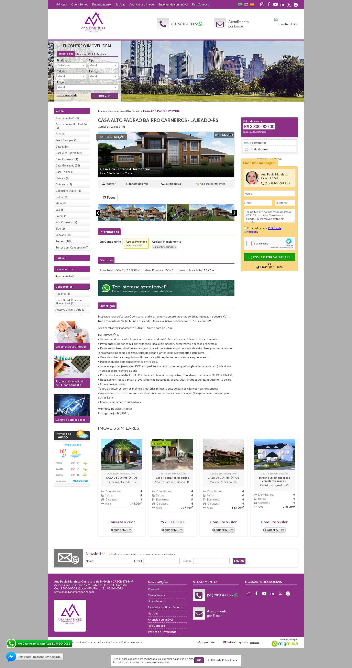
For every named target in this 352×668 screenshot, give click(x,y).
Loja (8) (60, 209)
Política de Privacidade (162, 631)
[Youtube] (275, 4)
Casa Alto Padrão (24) (69, 152)
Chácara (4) (62, 178)
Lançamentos (64, 269)
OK (199, 660)
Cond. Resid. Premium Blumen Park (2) (69, 301)
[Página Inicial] (94, 35)
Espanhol (252, 4)
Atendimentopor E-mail (238, 24)
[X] (289, 4)
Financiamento (101, 4)
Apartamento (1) (66, 276)
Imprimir (111, 183)
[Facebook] (269, 4)
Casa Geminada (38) (68, 165)
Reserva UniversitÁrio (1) (70, 309)
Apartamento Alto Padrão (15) (71, 126)
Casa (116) (62, 146)
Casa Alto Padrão (129, 111)
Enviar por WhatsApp (271, 257)
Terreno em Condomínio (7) (72, 247)
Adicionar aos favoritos (212, 183)
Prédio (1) (61, 216)
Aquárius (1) (63, 293)
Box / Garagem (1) (66, 140)
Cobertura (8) (64, 184)
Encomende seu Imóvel (173, 4)
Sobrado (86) (64, 235)
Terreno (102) (64, 241)
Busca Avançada (67, 95)
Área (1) (60, 134)
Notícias (120, 4)
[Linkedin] (282, 4)
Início (101, 111)
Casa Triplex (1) (65, 171)
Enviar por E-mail (271, 266)
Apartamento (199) (67, 118)
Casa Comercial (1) (67, 159)
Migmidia (284, 643)
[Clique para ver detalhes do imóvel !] (121, 453)
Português (240, 4)
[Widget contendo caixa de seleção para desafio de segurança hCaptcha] (269, 243)
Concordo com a (262, 229)
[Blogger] (296, 4)
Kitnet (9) (61, 203)
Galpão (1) (62, 197)
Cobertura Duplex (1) (68, 190)
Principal (61, 4)
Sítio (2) (60, 228)
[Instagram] (262, 4)
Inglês (246, 4)
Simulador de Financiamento (165, 607)
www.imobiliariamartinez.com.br (74, 592)
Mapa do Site (207, 642)
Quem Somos (79, 4)
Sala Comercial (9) (66, 222)
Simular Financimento (164, 246)
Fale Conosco (200, 4)
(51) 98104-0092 (184, 24)
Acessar (254, 642)
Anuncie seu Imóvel (141, 4)
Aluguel (61, 258)
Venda (112, 111)
